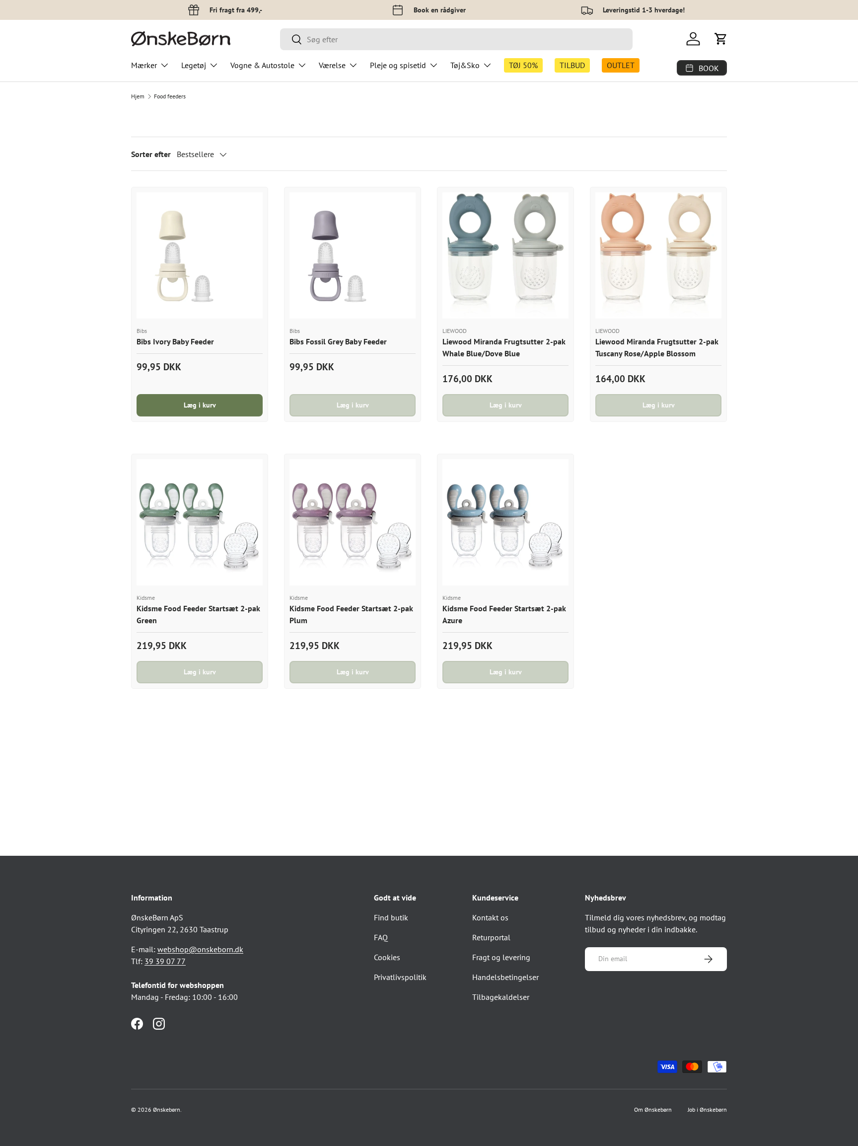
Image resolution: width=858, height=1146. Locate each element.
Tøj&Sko (465, 65)
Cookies (387, 957)
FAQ (381, 937)
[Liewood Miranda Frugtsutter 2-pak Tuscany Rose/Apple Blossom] (658, 255)
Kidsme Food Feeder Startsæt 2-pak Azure (504, 614)
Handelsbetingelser (505, 977)
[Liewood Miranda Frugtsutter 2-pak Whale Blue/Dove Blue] (505, 255)
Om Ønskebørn (653, 1109)
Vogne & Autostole (262, 65)
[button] (721, 39)
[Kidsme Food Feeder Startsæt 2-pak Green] (200, 522)
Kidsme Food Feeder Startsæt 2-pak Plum (351, 614)
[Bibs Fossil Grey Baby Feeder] (352, 255)
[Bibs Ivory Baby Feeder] (200, 255)
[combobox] (456, 39)
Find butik (391, 917)
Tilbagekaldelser (500, 997)
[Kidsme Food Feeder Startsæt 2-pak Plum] (352, 522)
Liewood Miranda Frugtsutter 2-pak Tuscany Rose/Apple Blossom (656, 347)
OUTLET (621, 65)
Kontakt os (490, 917)
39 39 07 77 (165, 961)
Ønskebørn (166, 1109)
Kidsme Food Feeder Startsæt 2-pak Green (198, 614)
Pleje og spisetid (398, 65)
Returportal (491, 937)
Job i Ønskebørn (707, 1109)
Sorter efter (151, 154)
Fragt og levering (501, 957)
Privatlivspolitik (400, 977)
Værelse (332, 65)
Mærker (144, 65)
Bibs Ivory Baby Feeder (175, 341)
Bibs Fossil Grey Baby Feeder (338, 341)
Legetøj (193, 65)
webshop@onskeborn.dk (200, 949)
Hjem (137, 96)
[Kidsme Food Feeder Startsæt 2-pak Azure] (505, 522)
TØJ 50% (523, 65)
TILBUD (572, 65)
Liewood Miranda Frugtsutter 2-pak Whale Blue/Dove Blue (504, 347)
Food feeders (170, 96)
